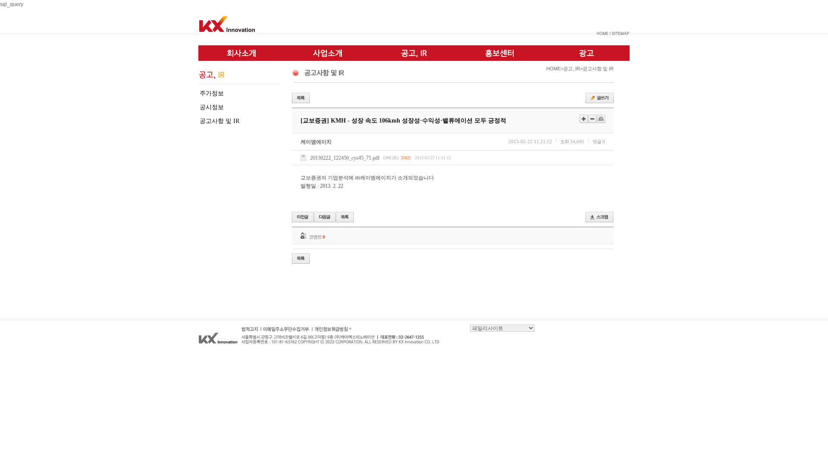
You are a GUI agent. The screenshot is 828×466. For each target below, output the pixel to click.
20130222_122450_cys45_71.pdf (345, 158)
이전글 (303, 217)
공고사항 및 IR (219, 121)
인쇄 (601, 119)
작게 (592, 119)
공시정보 (212, 107)
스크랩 (599, 217)
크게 (584, 119)
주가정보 (212, 93)
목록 (301, 98)
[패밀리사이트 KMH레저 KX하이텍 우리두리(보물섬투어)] (502, 328)
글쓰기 (600, 98)
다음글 (325, 217)
